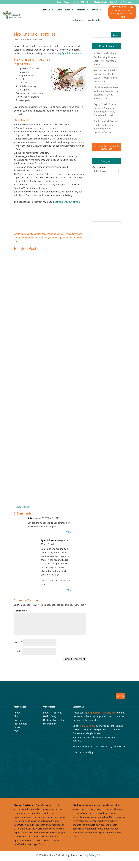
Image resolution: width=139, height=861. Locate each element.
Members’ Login (100, 2)
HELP (89, 2)
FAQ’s (16, 731)
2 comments (38, 39)
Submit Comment (74, 659)
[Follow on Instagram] (23, 739)
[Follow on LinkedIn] (17, 746)
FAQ (82, 2)
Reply (68, 531)
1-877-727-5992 (87, 725)
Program (18, 720)
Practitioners (76, 20)
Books (17, 727)
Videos (75, 2)
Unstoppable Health (53, 720)
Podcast (67, 2)
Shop (59, 2)
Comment (20, 610)
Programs (80, 9)
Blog (16, 716)
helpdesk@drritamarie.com (102, 712)
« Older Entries (21, 506)
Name (18, 642)
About (17, 712)
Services (94, 9)
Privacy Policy (96, 855)
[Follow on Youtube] (30, 739)
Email (17, 651)
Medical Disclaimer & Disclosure (106, 147)
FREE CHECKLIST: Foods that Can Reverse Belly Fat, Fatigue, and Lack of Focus (122, 12)
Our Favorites (94, 20)
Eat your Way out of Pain (67, 201)
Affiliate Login (126, 2)
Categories (98, 167)
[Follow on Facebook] (17, 739)
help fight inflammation (69, 53)
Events (59, 9)
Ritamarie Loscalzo (23, 39)
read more (25, 308)
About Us (45, 9)
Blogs (67, 9)
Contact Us (114, 2)
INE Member (49, 723)
